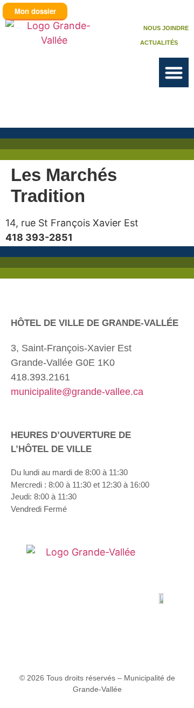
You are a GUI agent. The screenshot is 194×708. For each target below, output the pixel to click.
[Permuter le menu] (174, 72)
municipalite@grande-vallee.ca (77, 391)
